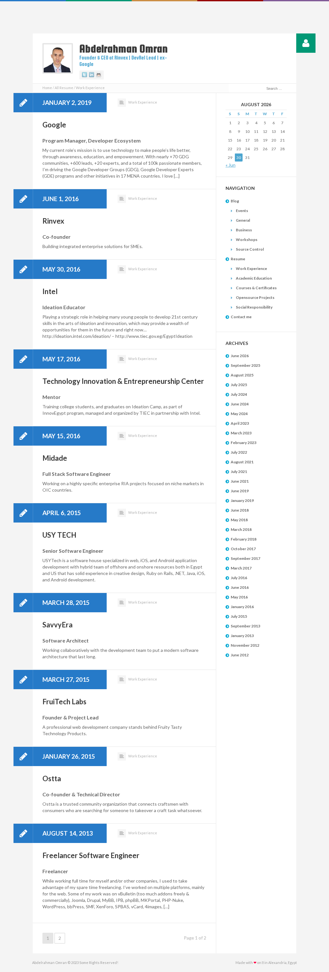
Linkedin (91, 75)
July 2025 (239, 384)
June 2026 (240, 355)
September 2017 (245, 558)
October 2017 (243, 548)
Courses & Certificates (256, 287)
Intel (50, 291)
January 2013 (242, 635)
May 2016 (239, 597)
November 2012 (245, 645)
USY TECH (59, 535)
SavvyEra (57, 624)
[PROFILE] (306, 43)
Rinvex (53, 221)
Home (47, 88)
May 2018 (239, 519)
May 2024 (239, 413)
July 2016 (239, 577)
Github (98, 75)
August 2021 (242, 461)
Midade (54, 458)
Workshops (246, 239)
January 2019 (242, 500)
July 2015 (239, 616)
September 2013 (245, 626)
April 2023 (240, 423)
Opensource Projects (255, 297)
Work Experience (142, 102)
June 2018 (240, 510)
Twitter (84, 75)
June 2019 (240, 490)
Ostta (51, 778)
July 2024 (239, 394)
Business (244, 229)
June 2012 (240, 655)
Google (54, 124)
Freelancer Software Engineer (90, 855)
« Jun (231, 165)
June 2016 (240, 587)
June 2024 (240, 404)
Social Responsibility (254, 307)
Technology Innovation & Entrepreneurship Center (123, 381)
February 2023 (243, 442)
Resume (238, 258)
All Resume (64, 88)
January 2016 (242, 606)
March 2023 (241, 432)
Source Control (250, 249)
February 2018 (243, 539)
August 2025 (242, 375)
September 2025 (245, 365)
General (243, 220)
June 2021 (240, 481)
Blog (235, 201)
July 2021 (239, 471)
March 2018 (241, 529)
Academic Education (254, 278)
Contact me (241, 316)
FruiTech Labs (64, 701)
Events (242, 210)
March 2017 (241, 568)
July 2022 (239, 452)
